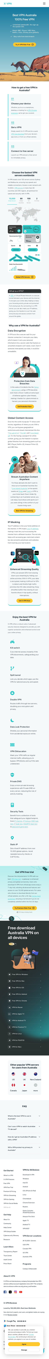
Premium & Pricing (10, 1191)
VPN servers (18, 188)
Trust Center (8, 1255)
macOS (25, 1183)
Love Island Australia (19, 488)
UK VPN (25, 1253)
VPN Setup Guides (10, 1231)
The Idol (23, 433)
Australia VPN (27, 1257)
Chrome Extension (29, 1203)
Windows (26, 1179)
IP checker (18, 821)
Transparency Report (10, 1251)
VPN (12, 295)
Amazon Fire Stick (29, 1216)
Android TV (26, 1224)
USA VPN (26, 1245)
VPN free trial (16, 879)
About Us (7, 1219)
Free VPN (7, 1183)
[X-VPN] (8, 4)
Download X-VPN (28, 1175)
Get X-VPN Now (24, 601)
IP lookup (26, 821)
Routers (25, 1207)
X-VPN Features (9, 1179)
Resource (7, 1239)
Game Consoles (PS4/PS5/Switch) (29, 1211)
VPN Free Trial (8, 1187)
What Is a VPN (8, 1175)
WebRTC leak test (30, 824)
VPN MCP (26, 1228)
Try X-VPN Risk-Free (22, 45)
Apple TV (26, 1220)
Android (25, 1187)
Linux (24, 1195)
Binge (21, 491)
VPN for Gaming (9, 1199)
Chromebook (27, 1199)
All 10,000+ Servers (29, 1241)
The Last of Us (13, 433)
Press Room (7, 1263)
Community (7, 1223)
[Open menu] (44, 3)
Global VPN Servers (23, 277)
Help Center (8, 1227)
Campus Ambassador (30, 1269)
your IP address (32, 529)
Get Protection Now (25, 406)
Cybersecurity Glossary (11, 1235)
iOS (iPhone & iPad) (29, 1191)
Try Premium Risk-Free (23, 908)
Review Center (12, 1315)
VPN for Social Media (11, 1203)
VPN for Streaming (10, 1195)
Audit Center (8, 1259)
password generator (20, 827)
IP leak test (18, 824)
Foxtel (28, 491)
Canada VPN (27, 1249)
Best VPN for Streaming (24, 511)
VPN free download (17, 134)
